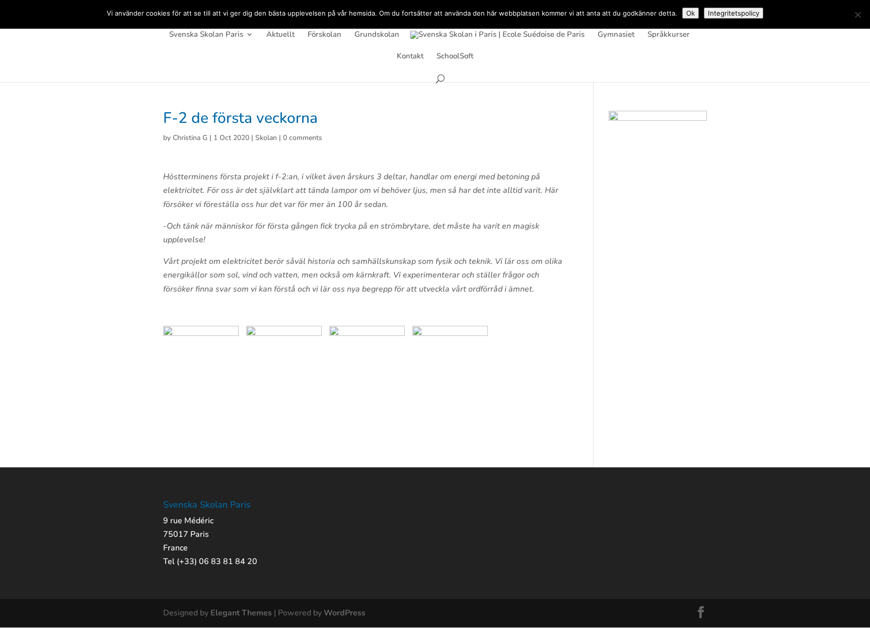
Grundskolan (376, 35)
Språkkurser (668, 35)
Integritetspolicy (733, 13)
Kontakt (410, 56)
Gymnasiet (616, 35)
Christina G (190, 138)
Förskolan (324, 35)
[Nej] (857, 15)
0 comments (302, 138)
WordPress (345, 612)
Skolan (266, 138)
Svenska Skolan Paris (206, 35)
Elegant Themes (241, 612)
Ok (690, 13)
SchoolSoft (455, 56)
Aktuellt (280, 35)
